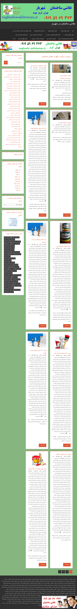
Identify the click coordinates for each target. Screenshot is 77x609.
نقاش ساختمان (6, 266)
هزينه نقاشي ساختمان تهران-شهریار (34, 301)
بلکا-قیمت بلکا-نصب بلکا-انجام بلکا (60, 414)
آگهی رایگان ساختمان (7, 237)
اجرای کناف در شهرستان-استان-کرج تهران (63, 471)
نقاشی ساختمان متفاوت (52, 31)
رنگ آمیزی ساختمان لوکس (39, 31)
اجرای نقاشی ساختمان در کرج (36, 34)
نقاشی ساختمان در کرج (32, 285)
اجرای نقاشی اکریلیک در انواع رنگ (61, 376)
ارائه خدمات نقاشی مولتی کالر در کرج (66, 38)
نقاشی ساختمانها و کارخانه (16, 279)
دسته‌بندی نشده (40, 537)
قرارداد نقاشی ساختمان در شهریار (9, 258)
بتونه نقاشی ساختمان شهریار (15, 241)
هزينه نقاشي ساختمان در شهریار (35, 199)
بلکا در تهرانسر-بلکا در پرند (33, 405)
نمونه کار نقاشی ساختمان (8, 285)
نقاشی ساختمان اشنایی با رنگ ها (13, 140)
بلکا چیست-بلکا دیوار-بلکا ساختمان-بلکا (60, 283)
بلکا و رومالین (68, 291)
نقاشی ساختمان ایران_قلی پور (38, 66)
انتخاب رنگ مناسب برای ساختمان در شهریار (63, 274)
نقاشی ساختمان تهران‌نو (15, 106)
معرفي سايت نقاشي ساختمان (63, 454)
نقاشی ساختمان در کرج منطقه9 (13, 88)
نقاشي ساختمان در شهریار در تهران (37, 255)
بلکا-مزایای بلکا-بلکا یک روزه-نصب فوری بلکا (63, 416)
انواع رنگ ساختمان (7, 241)
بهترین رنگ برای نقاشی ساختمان (13, 117)
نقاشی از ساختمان (32, 263)
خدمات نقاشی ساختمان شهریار (9, 249)
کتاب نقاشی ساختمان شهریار (8, 291)
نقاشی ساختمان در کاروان (14, 99)
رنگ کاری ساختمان (18, 254)
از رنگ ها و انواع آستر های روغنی (62, 383)
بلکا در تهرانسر (60, 287)
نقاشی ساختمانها (14, 277)
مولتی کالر (16, 264)
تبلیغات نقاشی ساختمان (15, 115)
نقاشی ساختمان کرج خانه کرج (36, 290)
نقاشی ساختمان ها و (7, 279)
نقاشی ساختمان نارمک (15, 97)
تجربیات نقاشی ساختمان (16, 243)
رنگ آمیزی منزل (40, 547)
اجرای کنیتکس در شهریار (59, 477)
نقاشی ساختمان (18, 268)
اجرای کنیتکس (39, 147)
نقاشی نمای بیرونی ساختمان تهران (35, 190)
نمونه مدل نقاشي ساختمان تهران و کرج (39, 73)
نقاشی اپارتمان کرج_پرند (14, 142)
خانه (73, 31)
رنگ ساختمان (6, 254)
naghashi (62, 82)
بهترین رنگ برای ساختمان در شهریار (64, 296)
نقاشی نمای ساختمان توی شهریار (40, 191)
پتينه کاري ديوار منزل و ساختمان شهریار (61, 521)
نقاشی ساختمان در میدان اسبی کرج (12, 90)
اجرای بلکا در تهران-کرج (42, 143)
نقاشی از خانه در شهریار (40, 263)
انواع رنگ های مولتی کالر (64, 402)
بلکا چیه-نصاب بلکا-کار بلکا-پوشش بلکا (64, 506)
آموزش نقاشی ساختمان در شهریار (61, 88)
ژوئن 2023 (17, 172)
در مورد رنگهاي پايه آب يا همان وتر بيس (36, 534)
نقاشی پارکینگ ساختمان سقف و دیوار (39, 264)
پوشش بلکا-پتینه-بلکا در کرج (61, 426)
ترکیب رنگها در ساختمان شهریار (57, 528)
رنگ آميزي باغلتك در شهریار (35, 539)
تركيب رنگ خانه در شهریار (66, 306)
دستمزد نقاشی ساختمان (42, 536)
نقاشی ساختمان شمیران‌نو (14, 101)
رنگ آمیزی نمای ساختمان (16, 252)
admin (56, 80)
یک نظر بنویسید (68, 89)
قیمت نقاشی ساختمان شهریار (9, 264)
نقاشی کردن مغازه (17, 283)
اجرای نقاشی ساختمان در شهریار (62, 257)
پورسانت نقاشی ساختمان (57, 304)
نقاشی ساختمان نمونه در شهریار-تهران (37, 180)
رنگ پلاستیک (12, 254)
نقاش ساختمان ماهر (65, 31)
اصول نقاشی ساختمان (15, 124)
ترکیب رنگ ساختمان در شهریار (62, 429)
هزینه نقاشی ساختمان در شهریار (36, 77)
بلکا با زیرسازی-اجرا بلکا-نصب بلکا (34, 499)
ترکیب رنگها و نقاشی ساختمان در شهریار (63, 530)
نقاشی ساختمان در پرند (42, 162)
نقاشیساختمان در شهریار (42, 69)
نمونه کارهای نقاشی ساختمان (8, 287)
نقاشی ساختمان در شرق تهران (13, 104)
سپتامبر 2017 (17, 183)
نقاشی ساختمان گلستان (65, 123)
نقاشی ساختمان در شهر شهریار (33, 277)
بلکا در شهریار (8, 243)
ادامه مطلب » (66, 103)
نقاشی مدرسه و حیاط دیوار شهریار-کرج (39, 186)
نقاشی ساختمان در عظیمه (14, 79)
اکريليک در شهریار (64, 267)
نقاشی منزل (37, 188)
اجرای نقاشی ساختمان (15, 237)
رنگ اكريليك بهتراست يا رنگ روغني (35, 548)
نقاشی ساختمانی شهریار (15, 92)
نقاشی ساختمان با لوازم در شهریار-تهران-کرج (38, 274)
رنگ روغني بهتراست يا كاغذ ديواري (37, 469)
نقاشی (11, 266)
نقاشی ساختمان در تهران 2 (41, 164)
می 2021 (18, 174)
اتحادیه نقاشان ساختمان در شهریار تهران (36, 141)
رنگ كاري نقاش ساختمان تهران (38, 128)
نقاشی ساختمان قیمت (7, 277)
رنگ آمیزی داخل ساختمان (14, 119)
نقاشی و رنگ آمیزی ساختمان (8, 283)
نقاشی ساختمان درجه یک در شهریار (40, 287)
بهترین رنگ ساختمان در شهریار (62, 517)
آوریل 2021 (17, 177)
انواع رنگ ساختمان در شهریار (38, 38)
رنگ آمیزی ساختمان (7, 252)
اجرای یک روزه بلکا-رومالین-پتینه (63, 379)
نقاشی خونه (42, 268)
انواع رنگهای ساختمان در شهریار (39, 497)
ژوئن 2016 (17, 188)
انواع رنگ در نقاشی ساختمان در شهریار (61, 278)
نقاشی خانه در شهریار (42, 266)
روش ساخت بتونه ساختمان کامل (62, 353)
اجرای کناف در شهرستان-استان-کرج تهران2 (60, 370)
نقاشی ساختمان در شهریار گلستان (40, 171)
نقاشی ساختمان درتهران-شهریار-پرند (36, 173)
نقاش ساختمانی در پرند (15, 81)
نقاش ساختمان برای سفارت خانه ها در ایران (22, 31)
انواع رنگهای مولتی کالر (22, 38)
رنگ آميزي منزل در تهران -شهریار (37, 543)
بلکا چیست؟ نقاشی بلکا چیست (65, 285)
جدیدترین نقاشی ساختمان (14, 108)
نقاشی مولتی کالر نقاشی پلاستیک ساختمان (11, 281)
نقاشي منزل (41, 261)
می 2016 (18, 190)
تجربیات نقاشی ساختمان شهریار (9, 245)
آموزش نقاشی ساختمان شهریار (37, 138)
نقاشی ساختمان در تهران (33, 162)
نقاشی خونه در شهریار (40, 152)
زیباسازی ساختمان (7, 256)
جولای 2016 (17, 186)
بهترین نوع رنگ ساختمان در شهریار (61, 300)
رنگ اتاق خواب (34, 547)
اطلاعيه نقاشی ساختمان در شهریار (60, 265)
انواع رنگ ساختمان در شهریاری (65, 400)
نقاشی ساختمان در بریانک (14, 95)
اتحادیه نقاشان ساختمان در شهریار (53, 34)
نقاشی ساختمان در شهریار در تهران (35, 169)
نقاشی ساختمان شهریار (17, 275)
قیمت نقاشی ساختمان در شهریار (9, 262)
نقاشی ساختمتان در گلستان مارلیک (36, 184)
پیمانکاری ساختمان (17, 289)
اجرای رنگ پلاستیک (58, 469)
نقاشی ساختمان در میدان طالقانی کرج (12, 77)
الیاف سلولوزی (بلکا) (56, 267)
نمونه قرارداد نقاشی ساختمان (38, 193)
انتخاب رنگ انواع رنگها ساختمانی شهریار (61, 270)
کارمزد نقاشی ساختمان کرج (64, 246)
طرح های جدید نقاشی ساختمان (13, 110)
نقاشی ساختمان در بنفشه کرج (13, 74)
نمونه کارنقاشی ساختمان (17, 285)
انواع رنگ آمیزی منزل (51, 38)
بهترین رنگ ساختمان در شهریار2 (62, 422)
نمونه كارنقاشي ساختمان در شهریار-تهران (35, 71)
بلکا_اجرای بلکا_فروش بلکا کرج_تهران (39, 409)
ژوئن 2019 (17, 181)
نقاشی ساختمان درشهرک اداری (13, 86)
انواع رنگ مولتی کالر (62, 281)
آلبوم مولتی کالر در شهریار (60, 84)
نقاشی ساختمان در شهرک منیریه (13, 83)
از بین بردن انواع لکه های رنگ (58, 480)
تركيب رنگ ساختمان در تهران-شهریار (64, 526)
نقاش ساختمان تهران (15, 122)
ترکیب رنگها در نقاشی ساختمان (9, 247)
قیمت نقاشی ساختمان (7, 260)
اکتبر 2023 (17, 170)
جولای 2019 (17, 179)
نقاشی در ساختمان (12, 268)
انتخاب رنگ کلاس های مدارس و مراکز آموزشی (62, 272)
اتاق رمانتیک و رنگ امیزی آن (62, 363)
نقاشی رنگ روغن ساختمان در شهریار (35, 272)
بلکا (14, 38)
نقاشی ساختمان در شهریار (63, 24)
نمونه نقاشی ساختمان (15, 113)
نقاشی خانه (31, 264)
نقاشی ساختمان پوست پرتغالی (34, 160)
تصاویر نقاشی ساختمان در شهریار (38, 530)
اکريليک (69, 267)
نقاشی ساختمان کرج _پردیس (14, 135)
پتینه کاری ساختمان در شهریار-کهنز (64, 523)
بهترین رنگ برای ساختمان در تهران (60, 294)
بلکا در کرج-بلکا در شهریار (58, 289)
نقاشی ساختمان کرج (40, 178)
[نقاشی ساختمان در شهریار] (59, 607)
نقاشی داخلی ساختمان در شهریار (36, 154)
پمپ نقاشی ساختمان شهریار (8, 289)
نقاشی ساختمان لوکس (69, 34)
